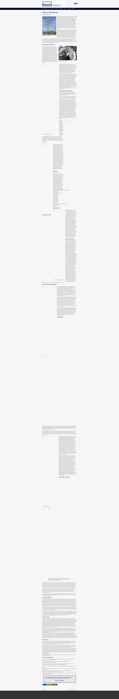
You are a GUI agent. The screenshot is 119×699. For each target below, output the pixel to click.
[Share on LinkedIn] (47, 684)
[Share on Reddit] (51, 684)
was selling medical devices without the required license (54, 643)
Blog (49, 8)
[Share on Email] (54, 684)
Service (65, 8)
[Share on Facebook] (43, 684)
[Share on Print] (53, 684)
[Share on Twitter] (45, 684)
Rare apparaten (60, 8)
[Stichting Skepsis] (53, 3)
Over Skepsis (69, 8)
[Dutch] (73, 8)
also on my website (72, 311)
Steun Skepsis (59, 680)
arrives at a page (53, 629)
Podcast (52, 8)
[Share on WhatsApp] (49, 684)
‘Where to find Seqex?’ (65, 641)
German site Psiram (65, 441)
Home (43, 8)
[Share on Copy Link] (56, 684)
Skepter (46, 8)
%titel (43, 689)
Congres (56, 8)
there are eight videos (65, 623)
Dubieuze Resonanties (73, 689)
